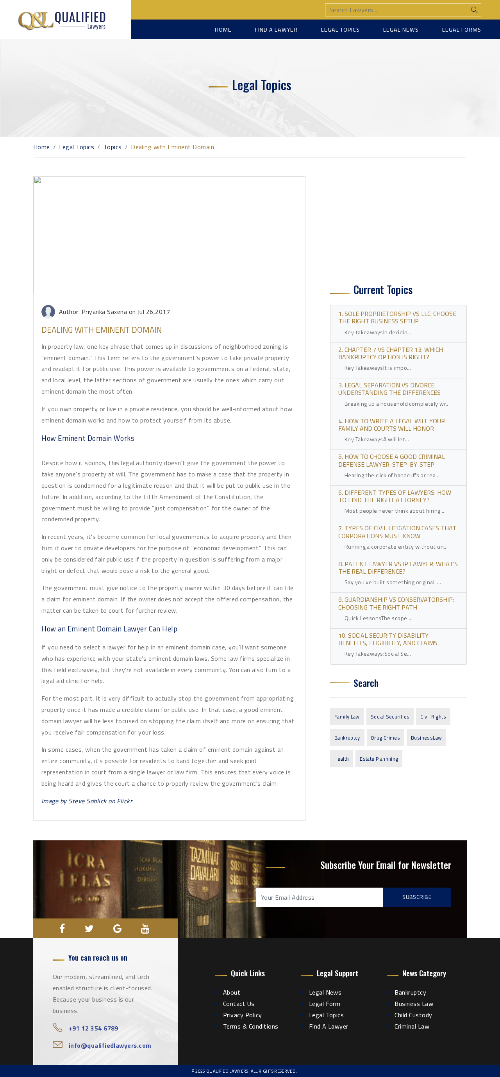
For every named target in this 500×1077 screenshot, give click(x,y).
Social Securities (390, 716)
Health (341, 759)
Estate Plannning (379, 759)
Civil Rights (433, 716)
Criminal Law (412, 1026)
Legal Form (325, 1003)
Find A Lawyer (328, 1026)
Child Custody (413, 1015)
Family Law (347, 716)
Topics (113, 147)
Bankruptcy (347, 738)
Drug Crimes (385, 738)
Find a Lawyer (276, 29)
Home (223, 29)
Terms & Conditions (251, 1026)
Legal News (401, 29)
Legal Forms (461, 29)
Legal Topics (340, 29)
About (231, 992)
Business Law (414, 1003)
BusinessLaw (426, 738)
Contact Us (239, 1003)
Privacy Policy (242, 1015)
